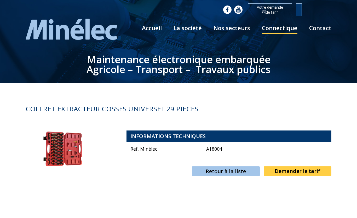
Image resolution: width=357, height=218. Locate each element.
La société (188, 28)
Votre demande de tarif (270, 10)
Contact (320, 28)
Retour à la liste (226, 171)
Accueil (152, 28)
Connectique (279, 28)
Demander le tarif (297, 171)
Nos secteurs (232, 28)
